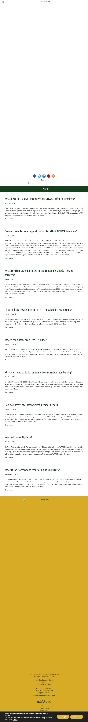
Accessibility (44, 710)
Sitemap (44, 706)
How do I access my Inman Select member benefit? (32, 405)
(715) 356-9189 (47, 690)
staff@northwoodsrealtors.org (44, 695)
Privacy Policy (44, 708)
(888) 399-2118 (45, 693)
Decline (77, 717)
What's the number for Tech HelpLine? (26, 340)
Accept (63, 717)
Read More (9, 219)
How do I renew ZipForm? (18, 437)
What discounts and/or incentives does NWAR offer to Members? (40, 198)
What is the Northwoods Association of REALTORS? (32, 469)
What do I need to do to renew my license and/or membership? (38, 372)
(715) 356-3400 (46, 688)
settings (15, 720)
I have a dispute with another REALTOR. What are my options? (38, 309)
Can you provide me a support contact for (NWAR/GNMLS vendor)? (41, 231)
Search (44, 180)
